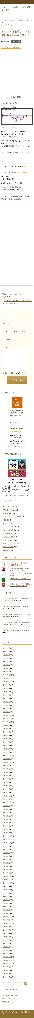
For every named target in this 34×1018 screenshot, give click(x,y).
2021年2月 (6, 869)
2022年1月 (6, 832)
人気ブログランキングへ (10, 995)
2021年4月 (6, 863)
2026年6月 (6, 655)
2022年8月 (6, 809)
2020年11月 (7, 879)
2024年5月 (6, 739)
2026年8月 (6, 648)
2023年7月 (6, 772)
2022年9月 (6, 806)
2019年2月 (6, 950)
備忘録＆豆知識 (8, 533)
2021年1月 (6, 873)
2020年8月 (6, 890)
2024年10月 (7, 722)
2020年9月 (6, 886)
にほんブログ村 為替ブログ (11, 998)
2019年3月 (6, 947)
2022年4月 (6, 822)
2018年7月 (6, 973)
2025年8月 (6, 688)
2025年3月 (6, 705)
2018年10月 (7, 963)
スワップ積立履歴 (9, 530)
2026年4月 (6, 661)
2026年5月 (6, 658)
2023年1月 (6, 792)
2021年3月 (6, 866)
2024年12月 (7, 715)
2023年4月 (6, 782)
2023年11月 (7, 759)
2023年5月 (6, 779)
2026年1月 (6, 671)
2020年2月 (6, 910)
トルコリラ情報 (15, 41)
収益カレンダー (8, 523)
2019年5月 (6, 940)
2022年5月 (6, 819)
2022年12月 (7, 796)
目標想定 (6, 520)
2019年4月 (6, 943)
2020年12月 (7, 876)
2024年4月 (6, 742)
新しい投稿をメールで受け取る (15, 373)
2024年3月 (6, 745)
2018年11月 (7, 960)
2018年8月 (6, 970)
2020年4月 (6, 903)
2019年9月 (6, 926)
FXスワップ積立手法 (10, 510)
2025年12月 (7, 675)
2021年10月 (7, 843)
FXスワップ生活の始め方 (11, 506)
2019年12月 (7, 916)
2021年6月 (6, 856)
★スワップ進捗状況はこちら (17, 446)
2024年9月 (6, 725)
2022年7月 (6, 812)
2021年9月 (6, 846)
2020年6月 (6, 896)
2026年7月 (6, 651)
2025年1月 (6, 712)
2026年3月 (6, 665)
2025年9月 (6, 685)
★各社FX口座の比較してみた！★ (17, 495)
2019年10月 (7, 923)
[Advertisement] (17, 72)
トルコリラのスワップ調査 (12, 516)
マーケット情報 (8, 547)
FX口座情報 (7, 550)
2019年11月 (7, 920)
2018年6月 (6, 977)
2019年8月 (6, 930)
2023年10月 (7, 762)
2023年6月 (6, 775)
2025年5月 (6, 698)
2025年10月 (7, 681)
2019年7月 (6, 933)
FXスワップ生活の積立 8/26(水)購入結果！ (17, 630)
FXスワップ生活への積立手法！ (11, 199)
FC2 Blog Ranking (8, 1002)
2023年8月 (6, 769)
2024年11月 (7, 718)
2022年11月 (7, 799)
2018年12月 (7, 957)
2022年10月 (7, 802)
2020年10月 (7, 883)
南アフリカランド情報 (10, 543)
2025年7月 (6, 692)
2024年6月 (6, 735)
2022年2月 (6, 829)
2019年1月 (6, 953)
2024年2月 (6, 749)
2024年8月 (6, 728)
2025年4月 (6, 702)
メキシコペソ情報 (9, 540)
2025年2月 (6, 708)
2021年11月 (7, 839)
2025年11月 (7, 678)
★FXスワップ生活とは (17, 415)
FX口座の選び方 (8, 513)
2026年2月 (6, 668)
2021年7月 (6, 853)
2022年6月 (6, 816)
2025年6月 (6, 695)
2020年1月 (6, 913)
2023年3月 (6, 785)
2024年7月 (6, 732)
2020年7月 (6, 893)
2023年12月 (7, 755)
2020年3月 (6, 906)
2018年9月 (6, 967)
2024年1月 (6, 752)
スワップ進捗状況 (9, 527)
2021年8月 (6, 849)
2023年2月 (6, 789)
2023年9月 (6, 765)
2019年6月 (6, 937)
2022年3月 (6, 826)
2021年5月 (6, 859)
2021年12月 (7, 836)
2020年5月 (6, 900)
